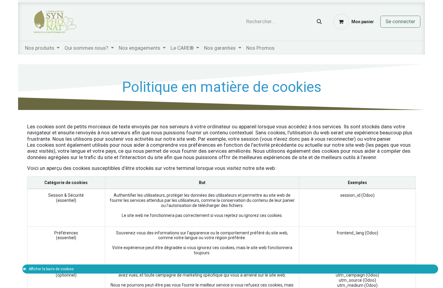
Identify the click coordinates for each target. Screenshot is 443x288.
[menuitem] (260, 47)
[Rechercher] (319, 22)
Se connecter (400, 21)
